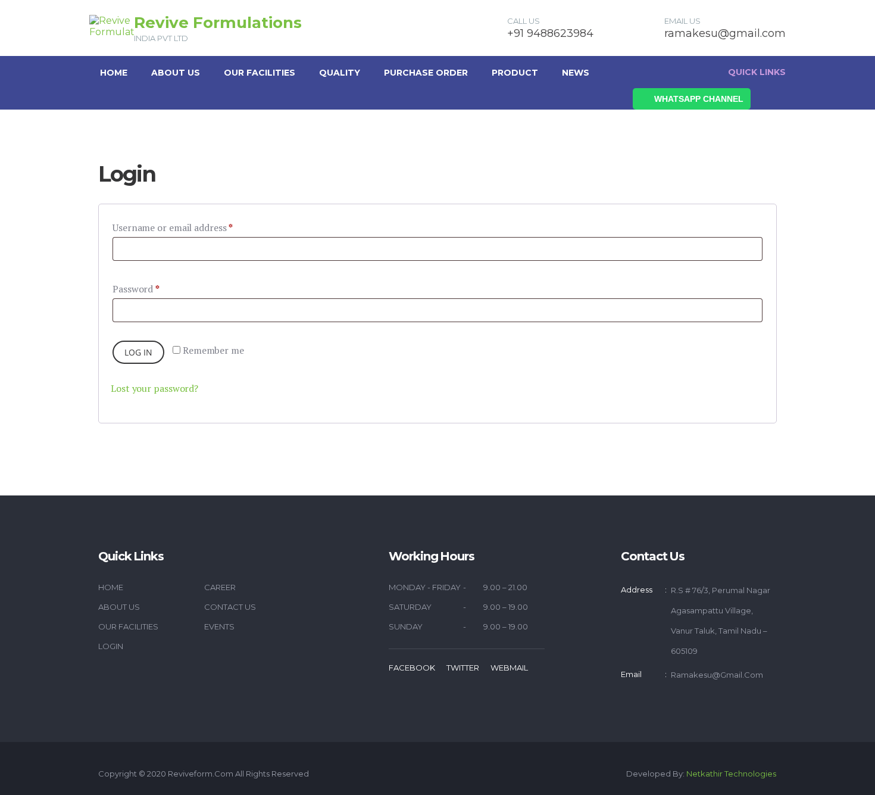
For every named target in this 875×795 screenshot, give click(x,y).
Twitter (462, 667)
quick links (757, 72)
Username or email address (172, 227)
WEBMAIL (509, 667)
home (110, 587)
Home (113, 72)
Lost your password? (154, 388)
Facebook (412, 667)
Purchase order (426, 72)
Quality (339, 72)
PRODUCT (515, 72)
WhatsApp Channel (698, 99)
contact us (230, 607)
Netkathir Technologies (731, 773)
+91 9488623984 (550, 33)
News (575, 72)
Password (136, 288)
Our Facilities (259, 72)
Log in (138, 352)
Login (110, 646)
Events (219, 626)
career (220, 587)
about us (175, 72)
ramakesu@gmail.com (725, 33)
